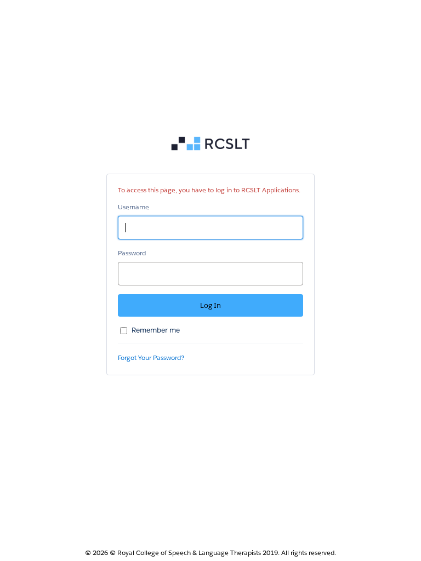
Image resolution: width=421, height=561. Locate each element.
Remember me (156, 330)
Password (132, 252)
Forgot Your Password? (151, 357)
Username (133, 206)
